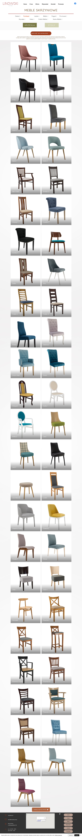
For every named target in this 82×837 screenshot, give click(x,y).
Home (68, 814)
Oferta (68, 821)
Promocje (68, 831)
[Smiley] (6, 829)
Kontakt (68, 828)
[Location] (6, 815)
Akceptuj (76, 835)
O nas (68, 818)
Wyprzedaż (68, 824)
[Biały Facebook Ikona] (60, 814)
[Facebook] (75, 3)
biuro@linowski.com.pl (12, 819)
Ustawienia (71, 835)
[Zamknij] (80, 835)
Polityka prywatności (58, 835)
